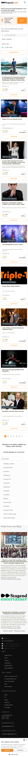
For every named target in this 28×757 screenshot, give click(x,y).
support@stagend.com (8, 726)
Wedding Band (8, 705)
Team (5, 658)
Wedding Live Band (8, 463)
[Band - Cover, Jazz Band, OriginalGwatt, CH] (14, 275)
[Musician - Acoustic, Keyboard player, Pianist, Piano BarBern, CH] (14, 400)
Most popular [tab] (5, 458)
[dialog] (14, 747)
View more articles (8, 630)
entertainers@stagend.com (9, 734)
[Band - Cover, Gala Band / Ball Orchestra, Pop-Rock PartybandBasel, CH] (14, 234)
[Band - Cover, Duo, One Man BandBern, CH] (14, 317)
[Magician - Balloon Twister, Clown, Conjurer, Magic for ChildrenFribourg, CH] (14, 192)
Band (5, 694)
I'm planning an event (10, 679)
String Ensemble (8, 467)
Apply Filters (15, 52)
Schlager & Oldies (8, 510)
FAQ (5, 684)
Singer (6, 700)
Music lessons (8, 686)
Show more (14, 94)
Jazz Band (6, 471)
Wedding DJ (6, 475)
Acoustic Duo (7, 479)
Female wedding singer (9, 514)
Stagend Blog (8, 665)
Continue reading (5, 579)
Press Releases (8, 668)
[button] (14, 754)
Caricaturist (6, 483)
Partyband (6, 491)
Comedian (7, 707)
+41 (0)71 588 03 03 (7, 715)
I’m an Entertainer (9, 681)
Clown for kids (7, 502)
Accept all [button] (7, 750)
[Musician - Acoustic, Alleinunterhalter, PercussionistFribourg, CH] (14, 359)
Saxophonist (6, 487)
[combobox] (24, 740)
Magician (5, 498)
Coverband (6, 494)
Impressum (7, 663)
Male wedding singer (9, 518)
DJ (5, 697)
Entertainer (6, 506)
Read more (19, 747)
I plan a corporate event (10, 676)
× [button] (26, 739)
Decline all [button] (20, 750)
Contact (6, 660)
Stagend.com (8, 655)
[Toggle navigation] (24, 2)
